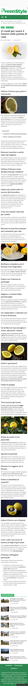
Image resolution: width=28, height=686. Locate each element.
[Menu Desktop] (2, 17)
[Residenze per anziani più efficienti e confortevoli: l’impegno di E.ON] (5, 617)
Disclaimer (9, 665)
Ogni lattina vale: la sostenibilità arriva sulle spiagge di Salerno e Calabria (18, 633)
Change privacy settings (22, 684)
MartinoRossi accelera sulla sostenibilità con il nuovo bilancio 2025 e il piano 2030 (18, 600)
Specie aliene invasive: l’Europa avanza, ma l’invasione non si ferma (18, 657)
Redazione (14, 668)
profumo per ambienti (16, 183)
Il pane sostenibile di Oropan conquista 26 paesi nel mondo (17, 650)
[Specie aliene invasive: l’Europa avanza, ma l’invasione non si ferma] (5, 658)
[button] (26, 17)
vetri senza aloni (17, 551)
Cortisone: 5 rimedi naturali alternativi (14, 134)
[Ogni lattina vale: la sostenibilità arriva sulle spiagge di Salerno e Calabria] (5, 633)
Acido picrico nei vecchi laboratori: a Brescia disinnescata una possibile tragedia (18, 609)
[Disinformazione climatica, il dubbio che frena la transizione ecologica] (5, 625)
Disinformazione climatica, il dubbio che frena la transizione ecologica (17, 625)
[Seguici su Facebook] (5, 17)
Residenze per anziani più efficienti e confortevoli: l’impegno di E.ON (18, 616)
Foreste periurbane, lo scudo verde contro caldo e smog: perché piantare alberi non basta (18, 642)
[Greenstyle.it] (14, 11)
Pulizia (2, 27)
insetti (21, 405)
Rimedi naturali (9, 27)
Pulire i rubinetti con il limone (12, 137)
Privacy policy (18, 665)
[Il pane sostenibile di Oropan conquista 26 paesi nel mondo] (5, 651)
